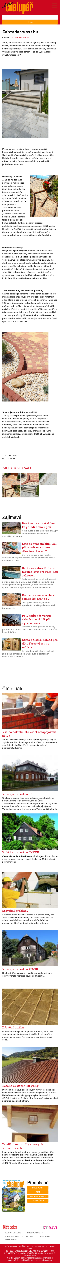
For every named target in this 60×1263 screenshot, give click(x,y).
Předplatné (33, 1233)
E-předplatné (12, 1236)
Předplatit (38, 1188)
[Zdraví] (50, 1227)
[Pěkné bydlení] (10, 1227)
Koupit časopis (38, 1196)
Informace (11, 1240)
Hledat (30, 22)
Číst (38, 1192)
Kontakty (45, 1236)
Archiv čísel (37, 1201)
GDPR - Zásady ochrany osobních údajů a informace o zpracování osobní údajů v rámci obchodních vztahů (30, 1259)
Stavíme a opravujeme (19, 37)
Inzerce (30, 1236)
